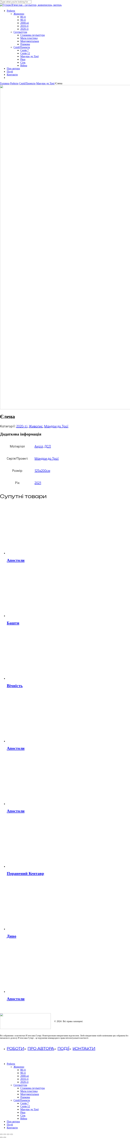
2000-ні (24, 1075)
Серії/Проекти (27, 83)
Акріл (39, 446)
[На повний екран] (4, 1134)
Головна (4, 83)
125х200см (42, 470)
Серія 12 (25, 1106)
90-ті (23, 1072)
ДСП (47, 446)
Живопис (36, 426)
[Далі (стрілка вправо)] (4, 1137)
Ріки (22, 1112)
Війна (23, 1118)
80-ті (23, 1069)
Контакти (84, 1048)
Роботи (14, 83)
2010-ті (24, 1079)
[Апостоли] (32, 553)
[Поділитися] (8, 1134)
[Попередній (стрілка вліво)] (1, 1137)
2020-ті (21, 426)
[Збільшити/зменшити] (1, 1134)
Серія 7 (24, 1103)
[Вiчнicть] (32, 678)
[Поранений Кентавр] (32, 866)
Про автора (41, 1048)
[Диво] (32, 929)
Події (63, 1048)
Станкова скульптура (32, 1088)
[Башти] (32, 615)
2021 (38, 482)
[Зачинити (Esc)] (11, 1134)
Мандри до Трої (45, 83)
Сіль (22, 1115)
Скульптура (20, 1085)
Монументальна (29, 1094)
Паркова (25, 1097)
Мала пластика (29, 1091)
